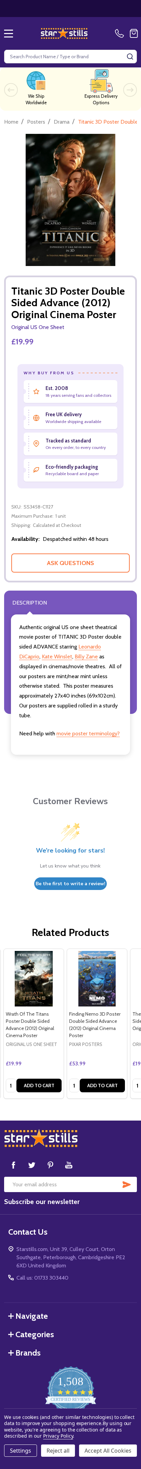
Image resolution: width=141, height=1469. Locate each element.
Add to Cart (39, 1085)
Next (130, 90)
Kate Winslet (57, 656)
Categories (34, 1334)
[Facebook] (13, 1165)
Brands (28, 1353)
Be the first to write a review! (70, 883)
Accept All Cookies (108, 1450)
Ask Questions (70, 563)
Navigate (31, 1316)
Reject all (58, 1450)
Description (29, 602)
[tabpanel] (33, 1023)
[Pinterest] (50, 1165)
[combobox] (70, 56)
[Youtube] (69, 1165)
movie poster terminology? (88, 733)
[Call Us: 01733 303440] (121, 33)
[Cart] (134, 33)
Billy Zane (86, 656)
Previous (11, 90)
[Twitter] (32, 1165)
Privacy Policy (58, 1436)
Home (11, 122)
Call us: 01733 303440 (42, 1278)
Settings (20, 1450)
